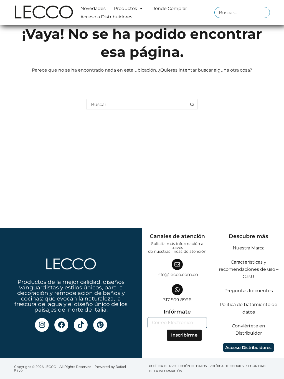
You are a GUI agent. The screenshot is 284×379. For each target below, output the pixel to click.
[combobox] (137, 104)
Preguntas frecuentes (248, 290)
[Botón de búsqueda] (192, 104)
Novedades (93, 8)
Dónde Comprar (169, 8)
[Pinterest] (100, 325)
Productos (125, 8)
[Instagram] (42, 325)
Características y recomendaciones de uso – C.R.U (248, 269)
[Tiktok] (81, 325)
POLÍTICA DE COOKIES (226, 366)
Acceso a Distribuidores (106, 16)
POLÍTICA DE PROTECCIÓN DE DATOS (178, 366)
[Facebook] (61, 325)
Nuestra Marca (249, 248)
